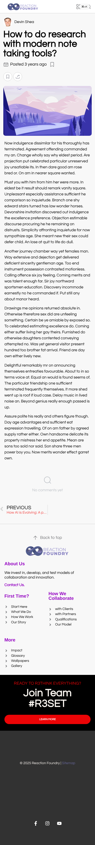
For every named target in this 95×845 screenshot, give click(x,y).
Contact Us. (15, 585)
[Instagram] (47, 823)
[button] (7, 77)
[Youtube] (59, 823)
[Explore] (79, 6)
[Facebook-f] (35, 823)
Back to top (51, 538)
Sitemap (68, 763)
